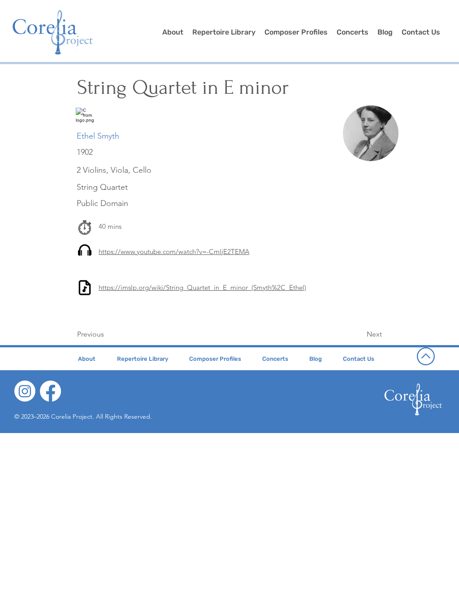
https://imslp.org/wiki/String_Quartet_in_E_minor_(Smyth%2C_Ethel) (202, 287)
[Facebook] (50, 391)
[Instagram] (24, 391)
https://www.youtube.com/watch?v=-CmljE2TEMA (174, 251)
